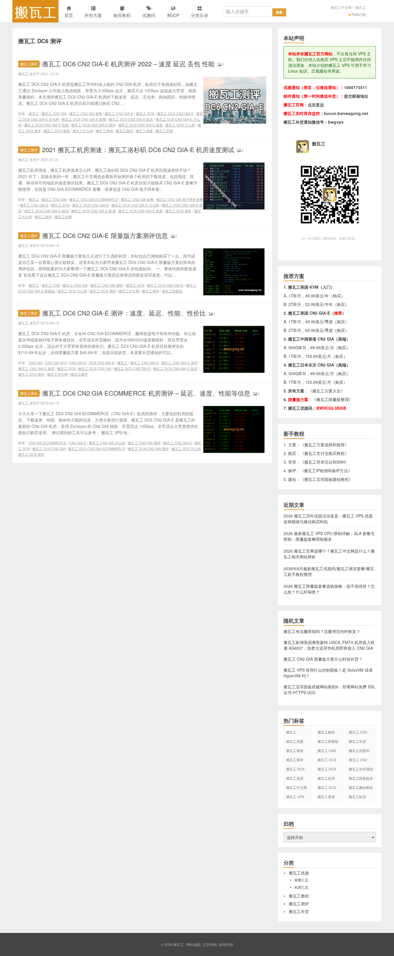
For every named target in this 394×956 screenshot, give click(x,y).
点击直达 (316, 104)
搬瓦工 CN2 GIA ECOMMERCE (93, 199)
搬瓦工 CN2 (51, 285)
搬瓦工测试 (124, 130)
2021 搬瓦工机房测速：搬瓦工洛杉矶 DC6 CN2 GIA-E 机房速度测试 (138, 149)
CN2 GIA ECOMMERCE (47, 442)
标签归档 (226, 944)
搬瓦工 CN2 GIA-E (119, 113)
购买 (337, 295)
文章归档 (210, 944)
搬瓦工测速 (144, 130)
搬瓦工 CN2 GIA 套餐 (85, 113)
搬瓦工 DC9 (327, 787)
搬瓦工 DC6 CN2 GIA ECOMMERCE (96, 448)
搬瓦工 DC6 (145, 113)
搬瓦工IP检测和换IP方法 (326, 470)
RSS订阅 (359, 14)
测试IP (173, 15)
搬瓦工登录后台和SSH (324, 462)
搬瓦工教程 (326, 732)
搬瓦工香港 (294, 750)
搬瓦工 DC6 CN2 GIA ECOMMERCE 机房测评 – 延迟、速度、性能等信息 (146, 392)
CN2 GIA (35, 362)
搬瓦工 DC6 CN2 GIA (94, 368)
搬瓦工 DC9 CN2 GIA (327, 769)
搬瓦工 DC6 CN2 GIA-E (175, 113)
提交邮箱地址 (356, 96)
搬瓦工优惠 (294, 741)
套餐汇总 (301, 879)
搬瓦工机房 (326, 778)
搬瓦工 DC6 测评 (178, 210)
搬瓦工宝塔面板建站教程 (326, 479)
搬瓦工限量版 (172, 290)
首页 (68, 15)
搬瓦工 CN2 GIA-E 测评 (179, 362)
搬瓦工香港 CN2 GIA (326, 797)
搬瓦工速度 (294, 778)
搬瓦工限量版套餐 (361, 779)
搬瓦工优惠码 (359, 750)
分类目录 (199, 15)
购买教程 (122, 15)
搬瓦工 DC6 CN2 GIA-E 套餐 (84, 119)
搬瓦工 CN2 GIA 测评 (106, 285)
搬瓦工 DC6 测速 (57, 130)
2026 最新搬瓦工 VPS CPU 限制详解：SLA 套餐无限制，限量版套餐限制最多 (329, 536)
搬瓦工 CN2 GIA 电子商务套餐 (179, 199)
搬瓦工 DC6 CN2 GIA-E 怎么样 (135, 205)
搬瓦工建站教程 (361, 787)
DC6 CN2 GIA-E (102, 362)
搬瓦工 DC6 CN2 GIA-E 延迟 (131, 119)
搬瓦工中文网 (341, 7)
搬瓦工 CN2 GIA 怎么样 (107, 442)
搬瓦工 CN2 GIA (54, 113)
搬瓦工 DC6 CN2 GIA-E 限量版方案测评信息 (105, 235)
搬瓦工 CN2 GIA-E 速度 (36, 368)
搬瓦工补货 (357, 741)
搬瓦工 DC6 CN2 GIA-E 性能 (46, 124)
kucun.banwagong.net (346, 113)
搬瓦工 (35, 11)
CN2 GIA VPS (56, 362)
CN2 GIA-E (78, 362)
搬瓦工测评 (28, 63)
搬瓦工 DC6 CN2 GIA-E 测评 (93, 124)
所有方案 (93, 15)
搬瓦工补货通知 (361, 768)
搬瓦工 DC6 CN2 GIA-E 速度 (140, 124)
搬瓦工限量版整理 (332, 399)
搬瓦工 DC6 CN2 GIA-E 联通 (93, 210)
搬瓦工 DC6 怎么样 (180, 124)
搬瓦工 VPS (295, 796)
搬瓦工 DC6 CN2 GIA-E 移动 (46, 210)
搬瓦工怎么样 (82, 130)
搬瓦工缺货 (357, 796)
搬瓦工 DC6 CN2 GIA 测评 (148, 448)
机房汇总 (301, 887)
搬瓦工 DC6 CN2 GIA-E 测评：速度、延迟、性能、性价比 (124, 312)
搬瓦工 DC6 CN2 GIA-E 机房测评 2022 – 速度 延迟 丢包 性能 (128, 63)
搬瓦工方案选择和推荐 (324, 444)
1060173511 (355, 87)
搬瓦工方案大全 (326, 391)
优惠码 (148, 15)
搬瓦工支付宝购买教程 (324, 453)
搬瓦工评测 (164, 130)
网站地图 (193, 944)
